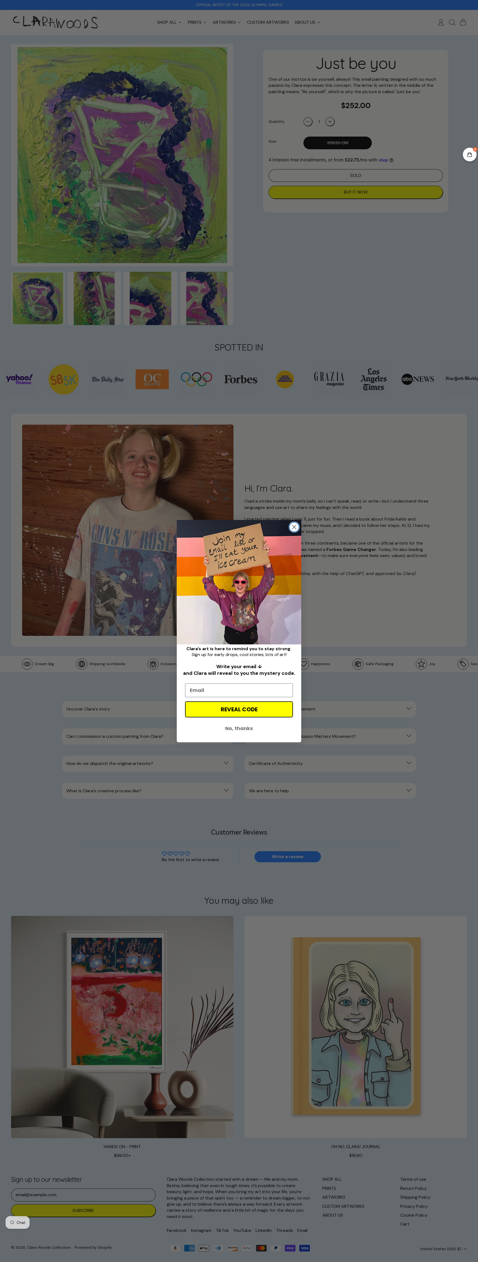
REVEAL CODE (239, 709)
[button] (470, 154)
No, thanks (239, 728)
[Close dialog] (294, 527)
